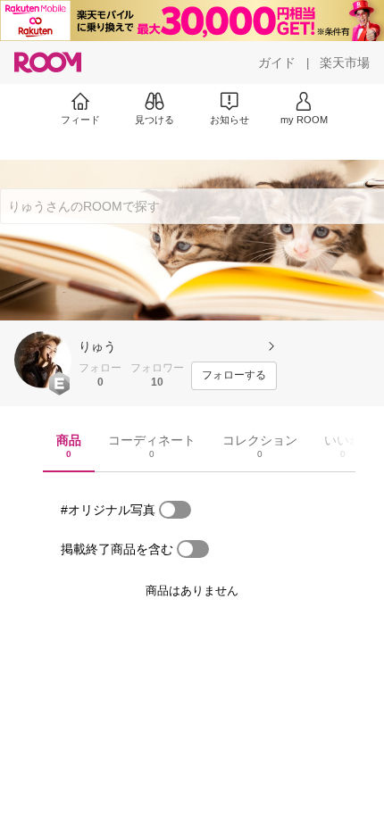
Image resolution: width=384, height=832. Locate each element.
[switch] (175, 510)
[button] (42, 359)
